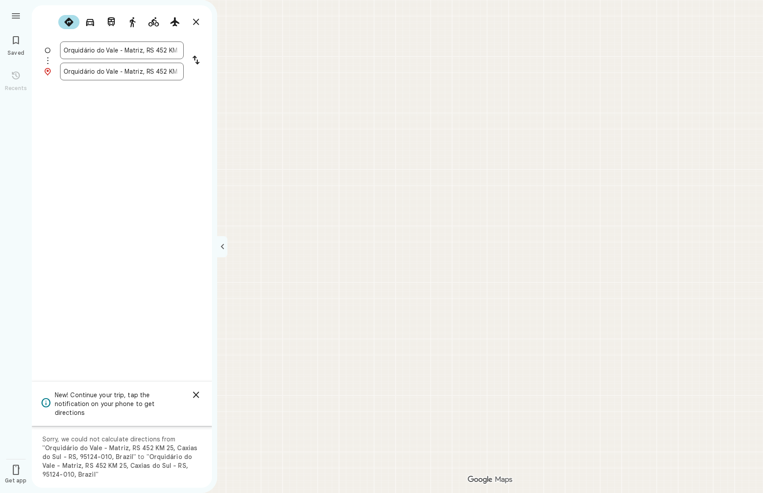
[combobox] (122, 50)
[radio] (68, 22)
